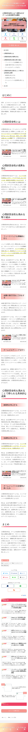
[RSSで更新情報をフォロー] (14, 590)
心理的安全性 (5, 565)
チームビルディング (7, 563)
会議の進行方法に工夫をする (13, 65)
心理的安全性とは (9, 53)
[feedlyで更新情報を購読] (20, 586)
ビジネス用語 (6, 560)
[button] (25, 367)
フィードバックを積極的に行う (14, 62)
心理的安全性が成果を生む (11, 56)
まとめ (6, 86)
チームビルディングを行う (12, 67)
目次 (12, 45)
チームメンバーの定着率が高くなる (14, 81)
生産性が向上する (10, 78)
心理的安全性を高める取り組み (12, 60)
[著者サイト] (7, 586)
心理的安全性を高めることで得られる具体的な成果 (14, 72)
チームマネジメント (18, 563)
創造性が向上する (10, 75)
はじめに (6, 50)
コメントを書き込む (14, 710)
